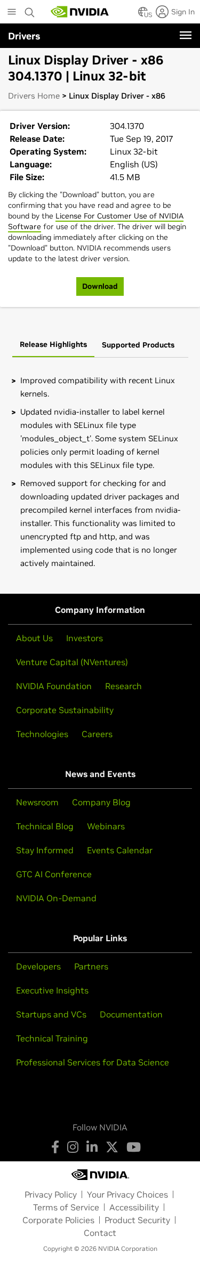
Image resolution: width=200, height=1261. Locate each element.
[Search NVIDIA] (29, 9)
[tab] (53, 345)
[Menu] (185, 35)
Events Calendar (120, 850)
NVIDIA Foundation (54, 686)
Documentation (131, 1014)
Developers (38, 966)
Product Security (137, 1220)
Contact (100, 1232)
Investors (84, 638)
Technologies (42, 734)
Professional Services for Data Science (92, 1062)
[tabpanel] (100, 472)
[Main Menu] (11, 12)
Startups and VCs (51, 1014)
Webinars (106, 826)
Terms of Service (66, 1207)
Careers (97, 734)
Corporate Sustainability (65, 710)
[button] (143, 15)
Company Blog (101, 802)
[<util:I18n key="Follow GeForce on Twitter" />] (112, 1147)
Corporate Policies (58, 1220)
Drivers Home (34, 96)
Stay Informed (45, 850)
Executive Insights (52, 990)
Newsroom (37, 802)
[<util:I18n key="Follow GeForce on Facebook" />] (55, 1147)
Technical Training (52, 1038)
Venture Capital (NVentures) (72, 662)
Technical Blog (45, 826)
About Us (34, 638)
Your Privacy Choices (127, 1194)
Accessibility (134, 1207)
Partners (91, 966)
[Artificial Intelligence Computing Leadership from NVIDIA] (80, 11)
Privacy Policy (51, 1194)
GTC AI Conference (54, 874)
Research (123, 686)
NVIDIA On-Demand (56, 898)
